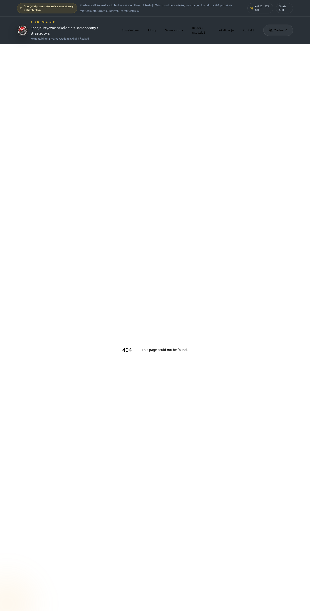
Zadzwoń (280, 30)
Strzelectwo (130, 30)
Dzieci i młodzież (198, 30)
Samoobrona (174, 30)
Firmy (152, 30)
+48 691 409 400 (262, 8)
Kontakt (248, 30)
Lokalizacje (226, 30)
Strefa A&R (282, 8)
